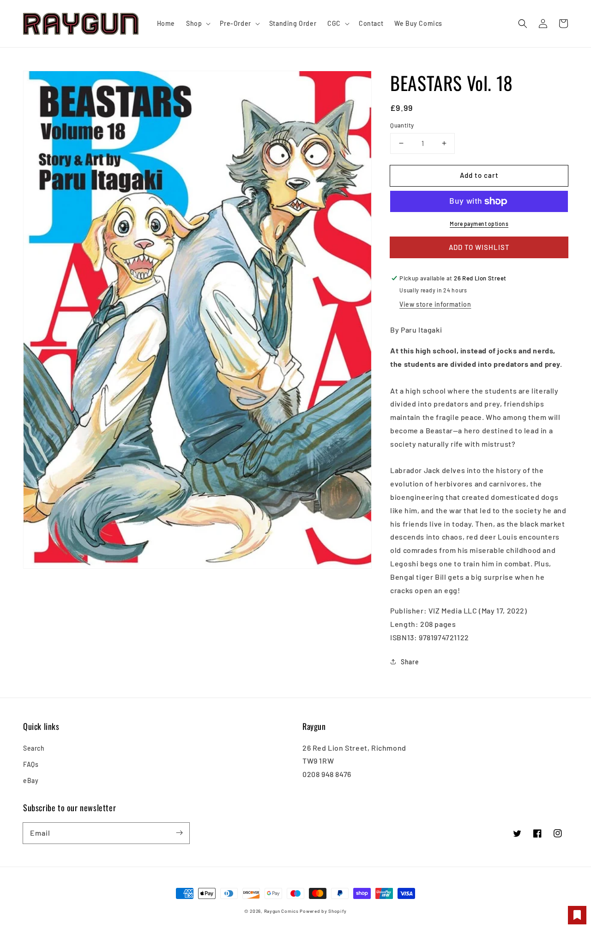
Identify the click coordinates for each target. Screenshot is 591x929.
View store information (435, 304)
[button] (523, 23)
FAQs (30, 764)
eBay (30, 780)
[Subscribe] (179, 833)
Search (34, 748)
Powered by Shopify (323, 911)
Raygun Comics (281, 911)
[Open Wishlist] (577, 915)
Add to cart (479, 175)
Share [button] (410, 662)
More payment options (479, 223)
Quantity (402, 125)
